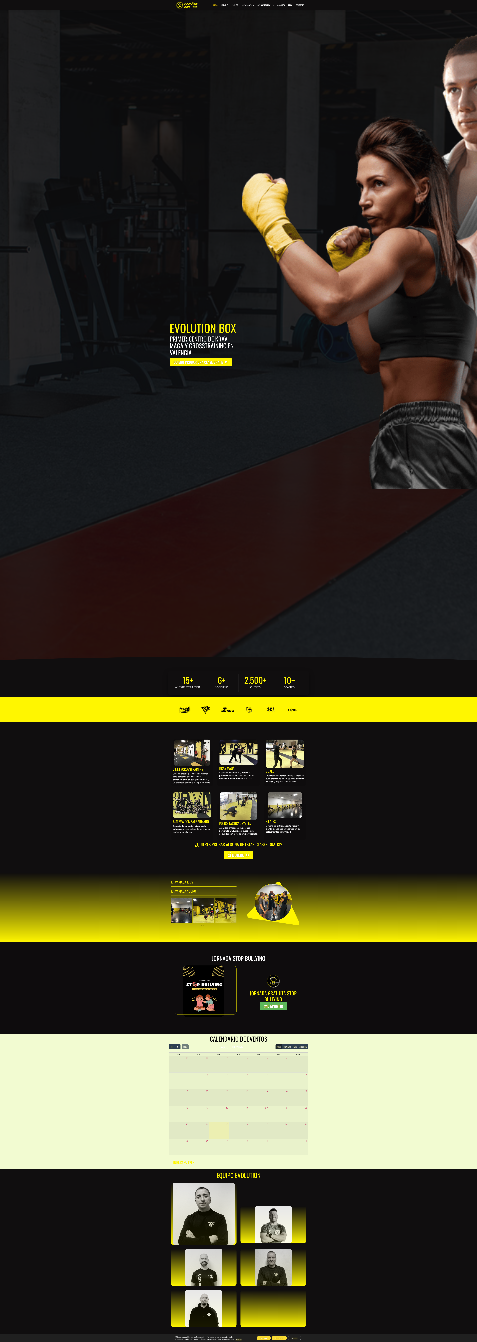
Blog (290, 5)
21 (286, 1108)
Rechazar (279, 1338)
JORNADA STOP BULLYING (238, 958)
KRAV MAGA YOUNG (183, 891)
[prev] (172, 1046)
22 (306, 1108)
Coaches (281, 5)
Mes (279, 1047)
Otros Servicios (264, 5)
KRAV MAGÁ (227, 768)
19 (247, 1108)
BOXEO (270, 771)
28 (227, 1058)
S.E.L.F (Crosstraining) (188, 769)
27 (207, 1058)
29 (246, 1058)
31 (286, 1058)
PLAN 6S (235, 5)
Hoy (185, 1047)
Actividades (246, 5)
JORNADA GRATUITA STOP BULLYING (273, 996)
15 (306, 1091)
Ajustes (294, 1338)
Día (295, 1047)
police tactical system (235, 823)
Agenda (303, 1047)
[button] (173, 911)
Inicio (215, 5)
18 (227, 1108)
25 (227, 1124)
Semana (287, 1047)
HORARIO (224, 5)
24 (207, 1124)
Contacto (300, 5)
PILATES (271, 821)
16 (187, 1108)
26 (187, 1058)
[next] (177, 1046)
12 (247, 1091)
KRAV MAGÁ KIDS (182, 881)
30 (266, 1058)
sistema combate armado (191, 821)
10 (207, 1091)
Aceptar (263, 1338)
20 (266, 1108)
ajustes (238, 1339)
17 (207, 1108)
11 (227, 1091)
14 (286, 1091)
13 (267, 1091)
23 (187, 1124)
